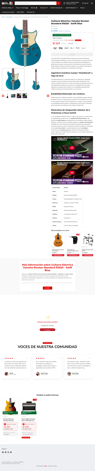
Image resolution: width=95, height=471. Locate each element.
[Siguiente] (91, 242)
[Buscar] (58, 3)
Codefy (45, 466)
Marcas (82, 8)
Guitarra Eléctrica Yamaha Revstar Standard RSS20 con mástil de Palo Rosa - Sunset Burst (9, 420)
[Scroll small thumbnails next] (48, 96)
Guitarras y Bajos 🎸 (7, 8)
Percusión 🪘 (44, 8)
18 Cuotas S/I (31, 12)
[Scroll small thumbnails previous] (3, 96)
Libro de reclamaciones (7, 462)
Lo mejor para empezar (8, 12)
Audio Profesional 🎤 (72, 8)
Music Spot (9, 17)
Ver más (47, 288)
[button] (13, 79)
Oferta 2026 (20, 12)
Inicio (3, 17)
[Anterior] (53, 242)
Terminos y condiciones (18, 462)
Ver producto (58, 255)
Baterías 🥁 (34, 8)
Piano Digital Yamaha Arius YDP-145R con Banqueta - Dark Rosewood (28, 420)
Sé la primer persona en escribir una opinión (47, 329)
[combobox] (35, 3)
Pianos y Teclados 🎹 (22, 8)
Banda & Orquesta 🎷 (57, 8)
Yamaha (55, 28)
